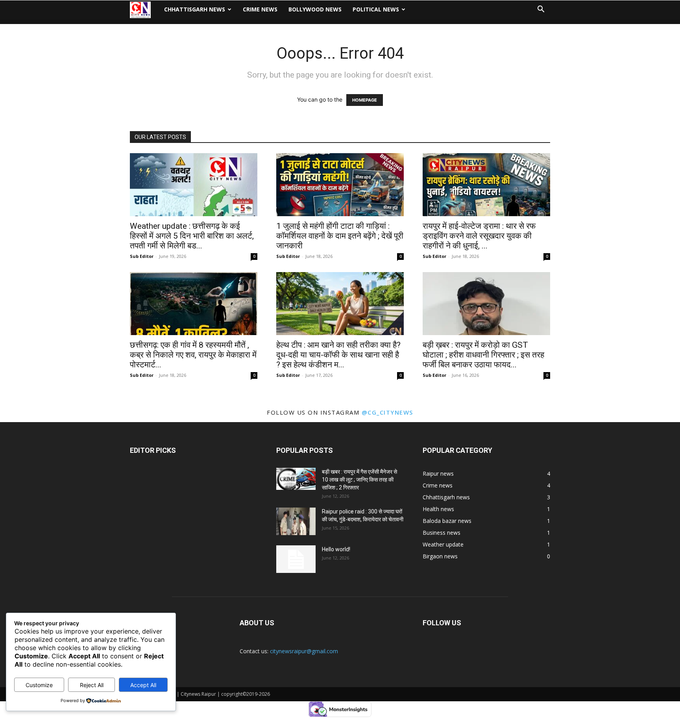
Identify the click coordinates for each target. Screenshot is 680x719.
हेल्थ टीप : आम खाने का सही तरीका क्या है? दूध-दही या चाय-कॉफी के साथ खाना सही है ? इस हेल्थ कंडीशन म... (338, 354)
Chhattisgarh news (194, 9)
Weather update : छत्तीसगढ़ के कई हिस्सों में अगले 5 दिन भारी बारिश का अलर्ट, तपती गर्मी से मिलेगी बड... (192, 235)
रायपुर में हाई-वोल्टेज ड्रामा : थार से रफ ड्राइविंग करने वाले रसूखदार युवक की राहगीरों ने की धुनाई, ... (479, 235)
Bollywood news (315, 9)
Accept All (143, 685)
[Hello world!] (296, 559)
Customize (39, 685)
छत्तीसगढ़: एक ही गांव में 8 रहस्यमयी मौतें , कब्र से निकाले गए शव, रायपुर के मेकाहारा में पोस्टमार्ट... (193, 354)
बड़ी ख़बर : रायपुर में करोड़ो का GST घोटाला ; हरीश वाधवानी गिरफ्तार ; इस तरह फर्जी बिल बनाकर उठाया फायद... (483, 354)
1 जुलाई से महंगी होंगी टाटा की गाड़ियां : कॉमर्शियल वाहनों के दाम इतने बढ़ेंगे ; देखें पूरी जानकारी (339, 235)
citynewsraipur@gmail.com (304, 651)
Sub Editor (141, 256)
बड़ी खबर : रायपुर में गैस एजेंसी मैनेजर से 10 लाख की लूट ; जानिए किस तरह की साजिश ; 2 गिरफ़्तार (359, 480)
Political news (376, 9)
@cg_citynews (387, 412)
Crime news (260, 9)
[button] (540, 10)
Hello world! (336, 549)
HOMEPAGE (364, 100)
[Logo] (144, 9)
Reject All (91, 685)
